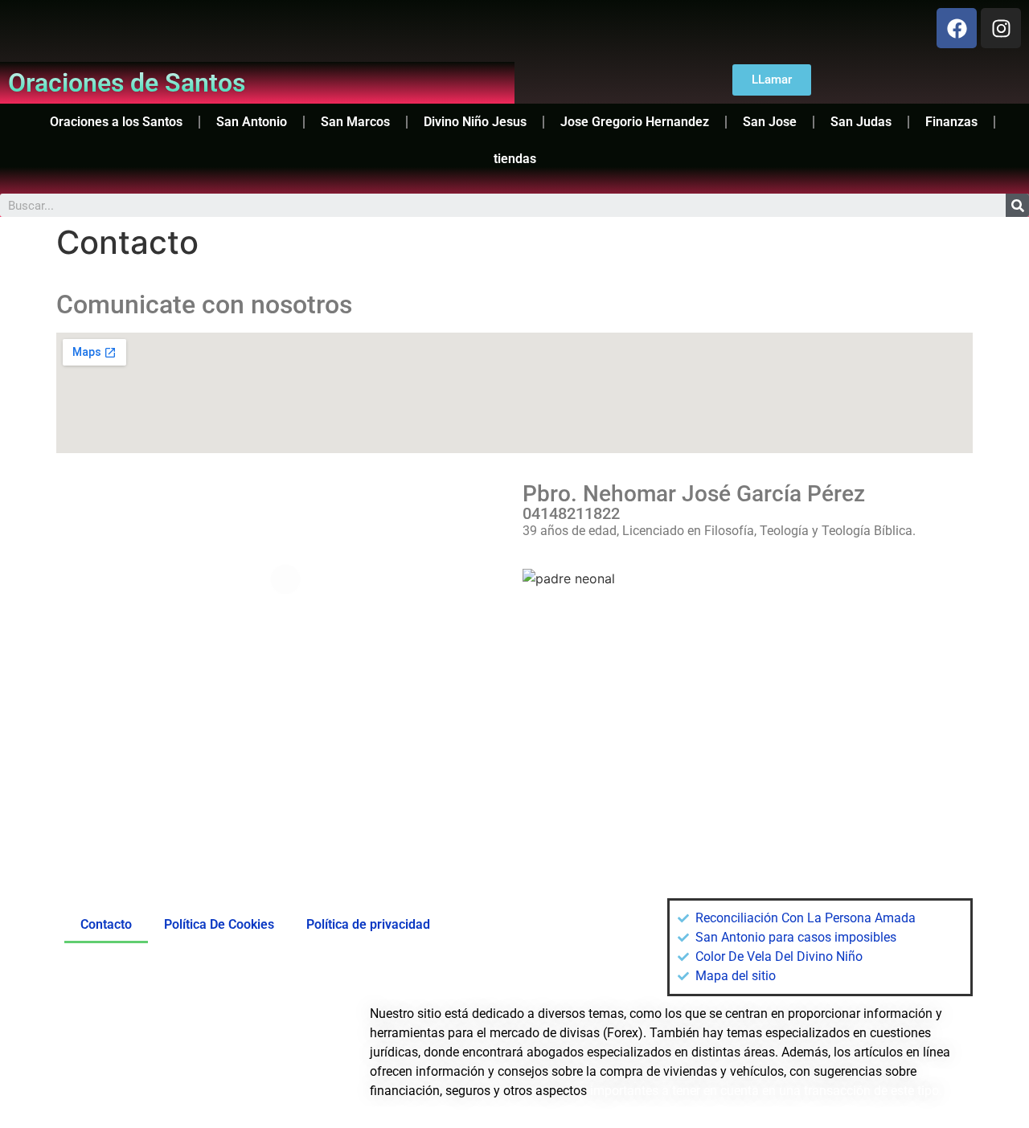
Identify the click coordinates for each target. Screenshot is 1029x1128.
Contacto (106, 924)
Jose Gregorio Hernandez (634, 121)
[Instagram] (1001, 28)
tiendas (515, 158)
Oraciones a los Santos (116, 121)
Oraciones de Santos (126, 82)
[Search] (1017, 205)
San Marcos (355, 121)
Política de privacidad (368, 924)
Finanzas (951, 121)
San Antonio (251, 121)
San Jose (770, 121)
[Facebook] (957, 28)
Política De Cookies (219, 924)
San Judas (861, 121)
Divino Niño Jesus (475, 121)
